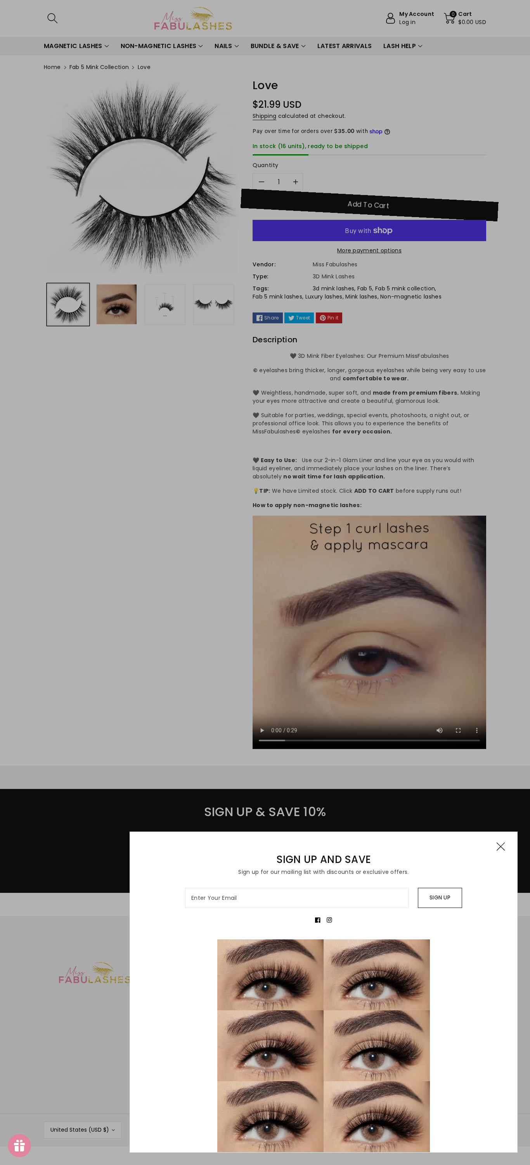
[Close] (500, 846)
